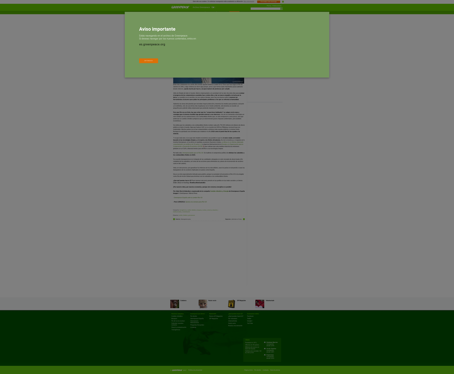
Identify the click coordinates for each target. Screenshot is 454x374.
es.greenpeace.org (152, 44)
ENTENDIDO (148, 60)
